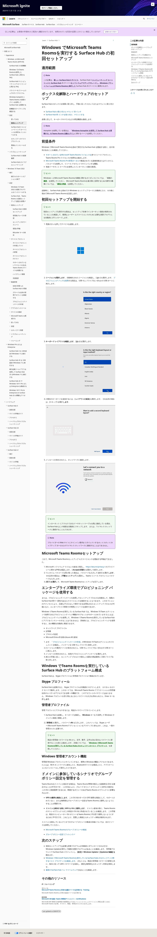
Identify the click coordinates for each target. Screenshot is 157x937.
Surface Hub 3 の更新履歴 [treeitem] (18, 157)
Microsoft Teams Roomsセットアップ (142, 59)
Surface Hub (53, 40)
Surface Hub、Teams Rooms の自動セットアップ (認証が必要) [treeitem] (18, 198)
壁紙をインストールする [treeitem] (18, 146)
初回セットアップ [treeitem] (17, 123)
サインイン (150, 19)
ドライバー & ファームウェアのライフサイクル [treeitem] (17, 91)
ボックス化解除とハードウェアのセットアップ (141, 48)
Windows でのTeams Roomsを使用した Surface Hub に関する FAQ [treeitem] (17, 74)
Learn (44, 40)
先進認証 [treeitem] (16, 278)
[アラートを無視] (152, 4)
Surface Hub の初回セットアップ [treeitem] (20, 210)
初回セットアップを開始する (141, 55)
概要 (45, 181)
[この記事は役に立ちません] (134, 93)
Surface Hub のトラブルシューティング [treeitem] (18, 163)
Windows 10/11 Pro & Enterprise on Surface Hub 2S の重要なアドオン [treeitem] (17, 394)
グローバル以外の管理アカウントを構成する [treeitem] (19, 295)
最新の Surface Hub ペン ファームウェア (62, 870)
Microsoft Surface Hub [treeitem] (12, 47)
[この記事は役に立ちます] (131, 93)
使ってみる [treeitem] (15, 119)
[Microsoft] (4, 18)
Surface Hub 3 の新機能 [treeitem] (17, 66)
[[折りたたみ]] (26, 38)
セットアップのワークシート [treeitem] (19, 223)
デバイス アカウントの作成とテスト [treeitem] (20, 244)
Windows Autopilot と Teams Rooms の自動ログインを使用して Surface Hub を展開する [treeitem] (17, 101)
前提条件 (134, 52)
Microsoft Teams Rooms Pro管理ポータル (62, 161)
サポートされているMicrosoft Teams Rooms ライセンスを (69, 155)
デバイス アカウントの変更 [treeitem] (20, 250)
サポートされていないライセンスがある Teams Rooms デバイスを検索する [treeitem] (19, 266)
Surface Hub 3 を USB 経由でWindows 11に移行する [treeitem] (18, 353)
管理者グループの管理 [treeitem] (19, 216)
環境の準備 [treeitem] (16, 229)
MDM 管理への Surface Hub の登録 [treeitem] (20, 287)
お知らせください (111, 32)
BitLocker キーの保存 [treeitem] (19, 233)
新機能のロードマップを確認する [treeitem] (17, 110)
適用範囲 (134, 44)
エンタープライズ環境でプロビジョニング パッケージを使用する (142, 64)
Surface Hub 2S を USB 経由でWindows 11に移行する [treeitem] (17, 362)
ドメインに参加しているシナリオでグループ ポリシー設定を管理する (142, 78)
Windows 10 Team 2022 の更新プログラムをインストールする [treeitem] (18, 189)
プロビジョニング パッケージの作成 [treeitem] (20, 302)
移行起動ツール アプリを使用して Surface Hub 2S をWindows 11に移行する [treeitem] (17, 373)
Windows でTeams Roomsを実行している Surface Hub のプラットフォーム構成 (142, 71)
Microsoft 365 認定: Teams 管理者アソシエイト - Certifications (64, 899)
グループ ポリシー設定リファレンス (60, 834)
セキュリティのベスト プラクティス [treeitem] (18, 140)
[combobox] (15, 43)
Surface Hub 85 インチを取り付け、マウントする (65, 114)
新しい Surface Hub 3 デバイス (66, 80)
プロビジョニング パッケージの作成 (66, 642)
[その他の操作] (113, 40)
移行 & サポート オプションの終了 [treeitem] (18, 177)
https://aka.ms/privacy (95, 567)
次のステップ (135, 82)
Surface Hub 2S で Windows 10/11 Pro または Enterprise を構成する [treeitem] (18, 383)
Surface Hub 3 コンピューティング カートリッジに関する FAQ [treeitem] (17, 84)
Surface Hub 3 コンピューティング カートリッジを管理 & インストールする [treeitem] (18, 131)
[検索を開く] (144, 19)
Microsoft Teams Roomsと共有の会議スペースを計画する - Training (65, 890)
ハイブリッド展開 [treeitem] (19, 274)
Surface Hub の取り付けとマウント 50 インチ (63, 111)
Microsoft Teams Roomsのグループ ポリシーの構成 (66, 829)
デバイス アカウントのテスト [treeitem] (20, 257)
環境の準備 (61, 184)
